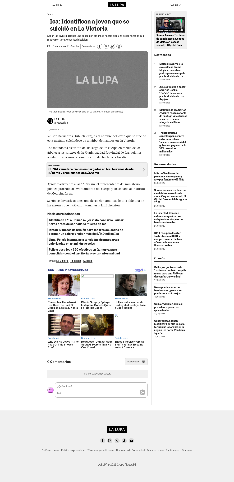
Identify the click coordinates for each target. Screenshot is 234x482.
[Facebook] (102, 440)
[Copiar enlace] (119, 46)
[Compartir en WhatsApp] (112, 46)
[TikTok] (124, 440)
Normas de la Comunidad (130, 450)
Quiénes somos (50, 450)
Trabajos (187, 450)
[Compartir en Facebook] (99, 46)
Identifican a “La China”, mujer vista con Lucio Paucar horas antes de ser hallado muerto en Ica (86, 222)
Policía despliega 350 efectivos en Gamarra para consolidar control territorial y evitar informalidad (84, 251)
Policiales (75, 260)
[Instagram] (109, 440)
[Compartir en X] (106, 46)
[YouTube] (131, 440)
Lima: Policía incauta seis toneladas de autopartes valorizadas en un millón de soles (84, 241)
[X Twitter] (117, 440)
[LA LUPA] (117, 4)
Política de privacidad (73, 450)
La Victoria (62, 260)
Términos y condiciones (100, 450)
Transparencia (155, 450)
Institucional (173, 450)
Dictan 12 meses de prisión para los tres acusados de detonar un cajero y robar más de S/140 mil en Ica (86, 232)
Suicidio (87, 260)
